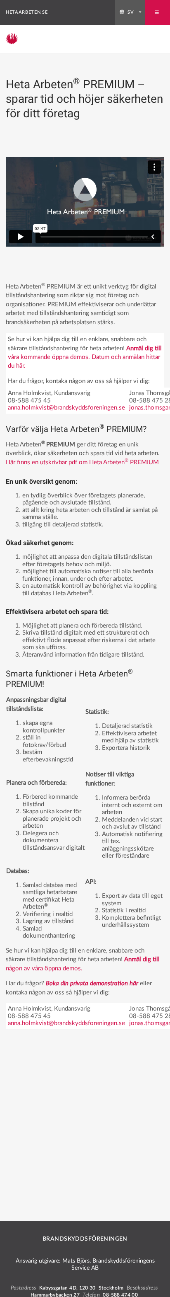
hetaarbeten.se (26, 12)
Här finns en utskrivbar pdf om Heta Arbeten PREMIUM (82, 462)
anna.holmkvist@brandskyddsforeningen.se (66, 408)
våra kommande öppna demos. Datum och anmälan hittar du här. (85, 357)
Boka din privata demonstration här (92, 983)
